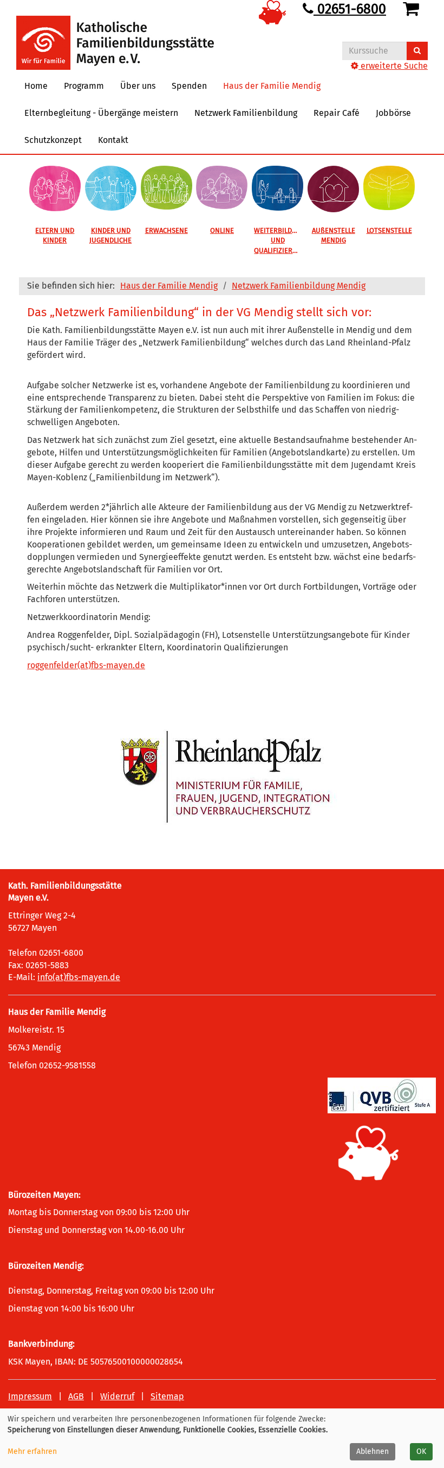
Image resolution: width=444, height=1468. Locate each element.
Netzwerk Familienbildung (245, 113)
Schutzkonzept (53, 140)
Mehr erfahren (32, 1451)
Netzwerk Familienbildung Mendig (298, 285)
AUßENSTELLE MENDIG (333, 235)
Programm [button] (84, 86)
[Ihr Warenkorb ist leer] (413, 9)
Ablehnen (372, 1451)
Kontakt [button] (113, 140)
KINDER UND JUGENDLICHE (110, 235)
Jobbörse (393, 113)
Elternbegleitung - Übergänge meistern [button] (101, 113)
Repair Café (337, 113)
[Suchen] (417, 51)
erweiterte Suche (393, 66)
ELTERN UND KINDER (54, 235)
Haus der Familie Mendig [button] (272, 86)
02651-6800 (350, 9)
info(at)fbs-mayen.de (78, 977)
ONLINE (222, 230)
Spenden (189, 86)
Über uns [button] (137, 86)
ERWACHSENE (166, 230)
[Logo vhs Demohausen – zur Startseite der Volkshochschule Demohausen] (115, 34)
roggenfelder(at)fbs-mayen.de (86, 665)
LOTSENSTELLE (389, 230)
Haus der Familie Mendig (169, 285)
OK (421, 1451)
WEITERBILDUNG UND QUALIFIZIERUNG (279, 240)
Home (36, 86)
